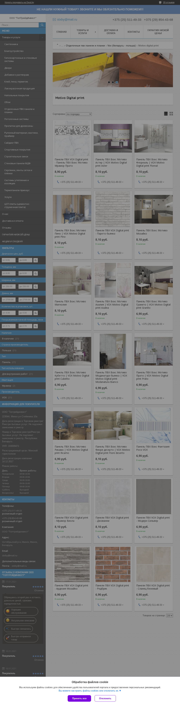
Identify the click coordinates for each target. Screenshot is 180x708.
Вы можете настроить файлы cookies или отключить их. (89, 690)
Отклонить (105, 698)
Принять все (79, 698)
